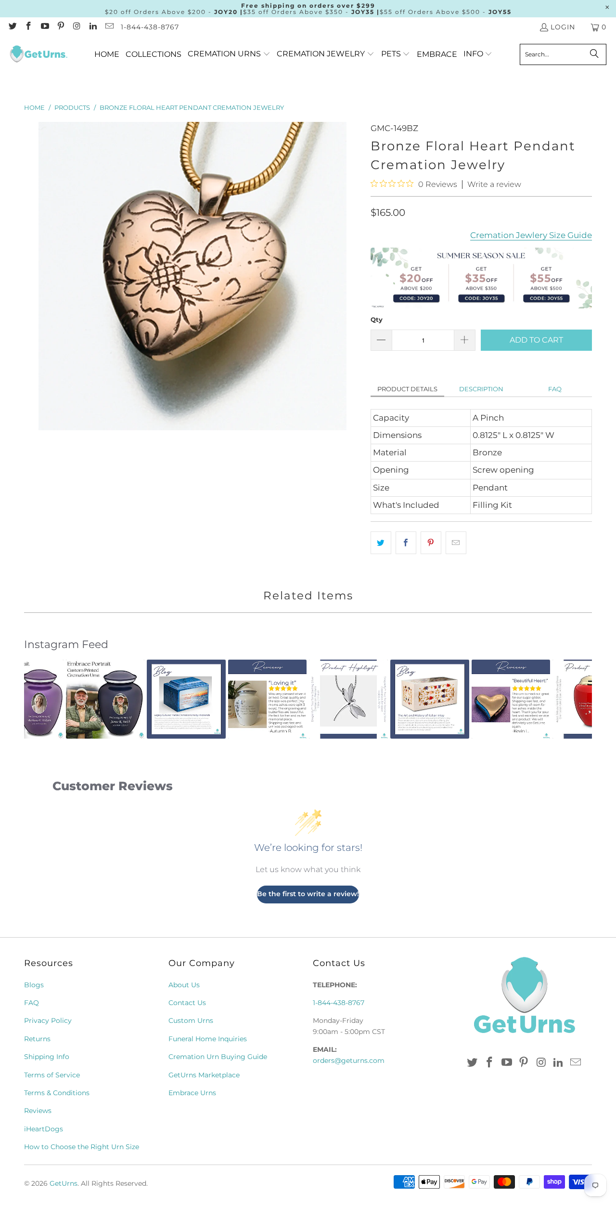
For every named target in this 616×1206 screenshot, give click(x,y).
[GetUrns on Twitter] (12, 27)
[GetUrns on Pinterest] (60, 27)
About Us (184, 985)
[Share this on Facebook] (406, 542)
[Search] (594, 54)
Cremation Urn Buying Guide (217, 1056)
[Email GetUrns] (109, 27)
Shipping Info (46, 1056)
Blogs (34, 985)
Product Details (407, 389)
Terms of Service (52, 1075)
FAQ (555, 389)
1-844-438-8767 (150, 27)
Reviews (37, 1110)
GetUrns (63, 1183)
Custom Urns (190, 1020)
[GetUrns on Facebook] (28, 27)
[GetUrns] (38, 54)
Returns (37, 1038)
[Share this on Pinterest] (431, 542)
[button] (229, 54)
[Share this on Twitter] (381, 542)
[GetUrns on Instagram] (76, 27)
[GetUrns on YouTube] (44, 27)
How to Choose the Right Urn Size (81, 1146)
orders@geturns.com (349, 1060)
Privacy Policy (48, 1020)
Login (563, 27)
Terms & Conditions (57, 1092)
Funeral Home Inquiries (207, 1038)
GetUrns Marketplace (204, 1075)
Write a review (494, 184)
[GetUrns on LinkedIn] (93, 27)
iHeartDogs (43, 1129)
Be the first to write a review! (308, 893)
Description (481, 389)
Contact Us (187, 1002)
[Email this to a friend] (456, 542)
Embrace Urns (192, 1092)
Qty (377, 319)
